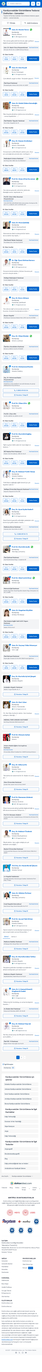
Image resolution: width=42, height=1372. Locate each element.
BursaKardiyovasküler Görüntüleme (17, 1104)
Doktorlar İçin (27, 1261)
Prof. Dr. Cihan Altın (19, 403)
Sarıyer (20, 870)
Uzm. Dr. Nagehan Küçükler (22, 610)
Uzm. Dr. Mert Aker (19, 702)
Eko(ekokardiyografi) (12, 1154)
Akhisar (19, 34)
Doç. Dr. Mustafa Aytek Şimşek (24, 676)
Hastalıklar (5, 1266)
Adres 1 (6, 936)
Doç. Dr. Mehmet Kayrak (21, 1024)
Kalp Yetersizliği (10, 1136)
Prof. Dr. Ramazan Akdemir (22, 797)
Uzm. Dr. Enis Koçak (19, 68)
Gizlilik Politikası (7, 1287)
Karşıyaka (18, 408)
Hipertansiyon (9, 1126)
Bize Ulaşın (5, 1284)
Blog (11, 1188)
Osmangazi (19, 72)
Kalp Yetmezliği (10, 1117)
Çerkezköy (21, 552)
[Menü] (38, 4)
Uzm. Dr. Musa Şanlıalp (20, 223)
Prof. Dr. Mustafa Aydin (21, 547)
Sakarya (14, 802)
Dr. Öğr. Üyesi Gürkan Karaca (23, 260)
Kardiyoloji (15, 32)
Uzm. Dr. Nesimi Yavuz (20, 30)
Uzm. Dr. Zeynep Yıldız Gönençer (24, 645)
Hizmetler (5, 1269)
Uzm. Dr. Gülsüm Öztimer (21, 893)
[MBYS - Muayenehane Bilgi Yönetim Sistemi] (13, 1212)
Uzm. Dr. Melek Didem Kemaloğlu (24, 103)
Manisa (14, 34)
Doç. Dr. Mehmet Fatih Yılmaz (23, 472)
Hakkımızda (5, 1280)
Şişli (19, 583)
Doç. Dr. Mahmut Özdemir (22, 831)
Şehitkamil (22, 302)
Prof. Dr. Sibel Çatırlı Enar (22, 578)
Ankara (14, 145)
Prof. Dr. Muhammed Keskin (22, 367)
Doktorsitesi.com (7, 1303)
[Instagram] (22, 1353)
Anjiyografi (8, 1149)
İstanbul (14, 265)
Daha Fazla (33, 59)
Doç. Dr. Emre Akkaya (20, 298)
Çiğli (16, 650)
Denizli (14, 227)
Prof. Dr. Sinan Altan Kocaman (23, 179)
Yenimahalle (21, 145)
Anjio (6, 1131)
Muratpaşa (20, 108)
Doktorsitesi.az (7, 1306)
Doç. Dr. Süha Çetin (19, 765)
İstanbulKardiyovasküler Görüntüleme (18, 1084)
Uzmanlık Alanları (7, 1264)
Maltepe (20, 265)
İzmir (13, 408)
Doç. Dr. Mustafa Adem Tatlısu (24, 957)
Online (17, 1188)
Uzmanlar (5, 1261)
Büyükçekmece (22, 836)
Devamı (37, 41)
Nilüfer (18, 514)
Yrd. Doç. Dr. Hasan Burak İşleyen (24, 866)
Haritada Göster (33, 47)
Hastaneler (5, 1272)
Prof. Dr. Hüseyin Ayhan (21, 735)
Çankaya (20, 184)
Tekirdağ (14, 552)
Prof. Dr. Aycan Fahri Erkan (22, 919)
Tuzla (19, 769)
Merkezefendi (21, 227)
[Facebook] (16, 1353)
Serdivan (20, 802)
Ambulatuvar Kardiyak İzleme (15, 1168)
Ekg (6, 1159)
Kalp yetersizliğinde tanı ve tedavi (16, 1163)
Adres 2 (13, 937)
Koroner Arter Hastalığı (13, 1121)
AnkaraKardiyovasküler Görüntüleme (18, 1089)
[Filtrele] (33, 4)
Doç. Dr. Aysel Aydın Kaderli (22, 509)
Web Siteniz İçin (28, 1264)
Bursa (14, 72)
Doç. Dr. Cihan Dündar (20, 336)
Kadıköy (20, 371)
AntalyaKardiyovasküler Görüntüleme (18, 1099)
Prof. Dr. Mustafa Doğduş (21, 434)
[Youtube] (26, 1353)
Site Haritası (5, 1296)
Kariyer (27, 1268)
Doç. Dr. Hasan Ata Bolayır (22, 141)
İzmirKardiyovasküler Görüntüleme (17, 1094)
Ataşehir (20, 681)
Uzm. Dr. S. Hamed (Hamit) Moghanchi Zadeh (22, 990)
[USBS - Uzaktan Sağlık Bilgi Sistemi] (28, 1212)
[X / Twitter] (19, 1353)
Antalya (14, 108)
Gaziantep (15, 302)
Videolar (4, 1188)
